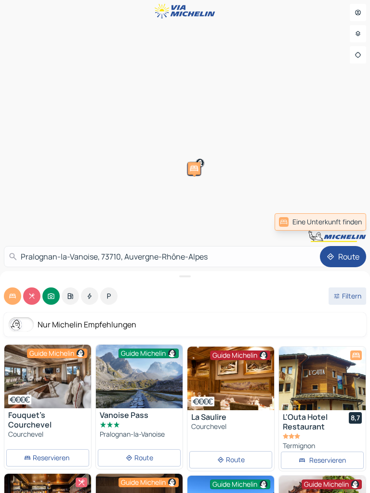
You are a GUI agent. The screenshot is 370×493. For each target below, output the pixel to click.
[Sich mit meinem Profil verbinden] (358, 12)
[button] (307, 107)
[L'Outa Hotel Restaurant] (322, 378)
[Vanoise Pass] (139, 376)
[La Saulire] (230, 378)
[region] (47, 376)
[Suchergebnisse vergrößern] (185, 276)
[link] (320, 222)
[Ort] (358, 55)
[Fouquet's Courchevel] (47, 376)
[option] (12, 296)
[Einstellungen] (358, 33)
